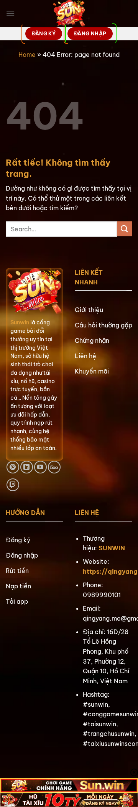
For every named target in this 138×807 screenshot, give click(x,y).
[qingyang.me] (69, 13)
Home (27, 54)
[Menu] (10, 13)
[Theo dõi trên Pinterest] (13, 467)
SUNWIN (112, 548)
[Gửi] (124, 228)
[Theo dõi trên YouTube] (40, 467)
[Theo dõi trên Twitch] (13, 484)
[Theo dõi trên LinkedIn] (26, 467)
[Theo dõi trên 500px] (54, 467)
